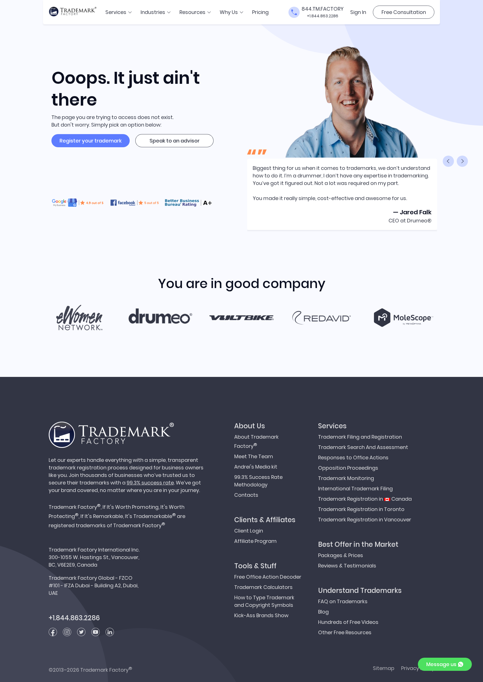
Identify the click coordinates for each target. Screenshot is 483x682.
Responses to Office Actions (353, 457)
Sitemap (383, 668)
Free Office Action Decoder (267, 576)
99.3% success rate (150, 482)
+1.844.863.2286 (322, 16)
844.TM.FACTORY (323, 8)
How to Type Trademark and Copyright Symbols (264, 601)
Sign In (358, 12)
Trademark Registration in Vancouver (364, 519)
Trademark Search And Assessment (363, 447)
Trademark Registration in (365, 498)
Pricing (260, 12)
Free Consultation (404, 12)
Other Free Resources (344, 632)
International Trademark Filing (355, 488)
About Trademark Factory (256, 441)
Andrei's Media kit (255, 466)
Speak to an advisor (175, 140)
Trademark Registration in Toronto (361, 509)
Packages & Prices (340, 555)
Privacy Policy (417, 668)
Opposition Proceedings (348, 467)
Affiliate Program (255, 541)
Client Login (248, 530)
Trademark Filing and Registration (360, 436)
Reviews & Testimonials (347, 565)
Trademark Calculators (263, 587)
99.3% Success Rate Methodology (258, 481)
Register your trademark (91, 140)
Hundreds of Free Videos (348, 622)
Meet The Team (253, 456)
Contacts (246, 494)
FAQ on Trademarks (343, 601)
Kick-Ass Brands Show (261, 615)
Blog (323, 611)
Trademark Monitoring (346, 478)
